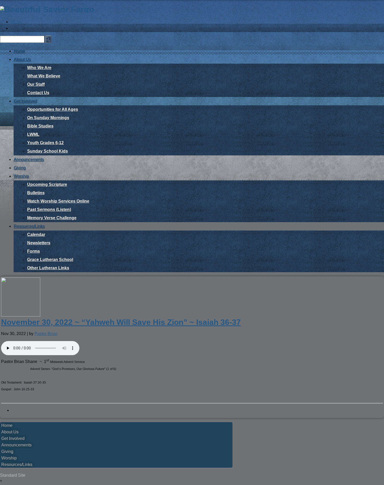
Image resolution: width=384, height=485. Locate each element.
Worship (21, 176)
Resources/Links (29, 226)
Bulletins (36, 193)
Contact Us (38, 92)
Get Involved (25, 101)
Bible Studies (40, 126)
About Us (22, 59)
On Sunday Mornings (48, 118)
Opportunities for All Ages (52, 109)
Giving (20, 168)
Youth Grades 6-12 (45, 143)
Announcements (29, 159)
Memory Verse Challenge (52, 218)
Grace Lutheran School (50, 259)
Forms (33, 251)
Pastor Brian (45, 333)
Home (19, 51)
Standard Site (12, 475)
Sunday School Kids (47, 151)
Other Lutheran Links (48, 268)
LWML (33, 134)
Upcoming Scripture (47, 184)
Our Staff (36, 84)
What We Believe (43, 76)
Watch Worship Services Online (58, 201)
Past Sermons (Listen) (49, 209)
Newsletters (38, 243)
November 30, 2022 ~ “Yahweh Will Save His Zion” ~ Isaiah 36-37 (121, 322)
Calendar (36, 234)
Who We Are (39, 67)
